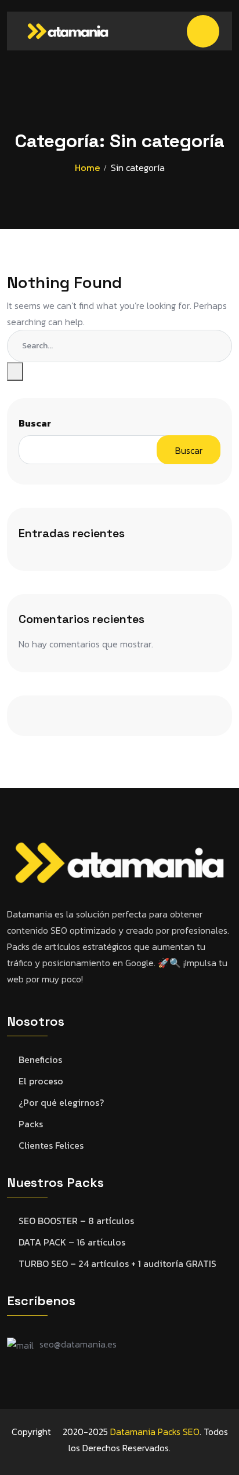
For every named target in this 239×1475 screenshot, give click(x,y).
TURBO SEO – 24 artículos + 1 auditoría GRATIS (117, 1264)
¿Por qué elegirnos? (61, 1103)
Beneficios (40, 1060)
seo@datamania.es (78, 1344)
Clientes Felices (51, 1145)
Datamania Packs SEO (155, 1431)
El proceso (41, 1081)
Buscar (35, 423)
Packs (31, 1124)
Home (87, 168)
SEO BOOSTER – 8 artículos (76, 1221)
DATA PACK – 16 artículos (72, 1242)
